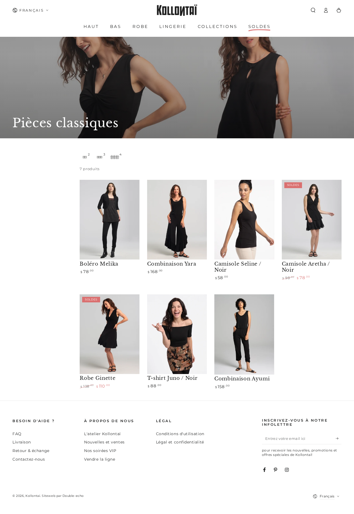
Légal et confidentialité (180, 442)
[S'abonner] (339, 438)
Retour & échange (31, 450)
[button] (312, 10)
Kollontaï (32, 496)
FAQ (17, 433)
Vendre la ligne (99, 459)
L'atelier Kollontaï (102, 433)
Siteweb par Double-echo (63, 496)
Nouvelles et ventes (104, 442)
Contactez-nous (28, 459)
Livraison (21, 442)
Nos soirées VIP (100, 450)
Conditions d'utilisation (180, 433)
